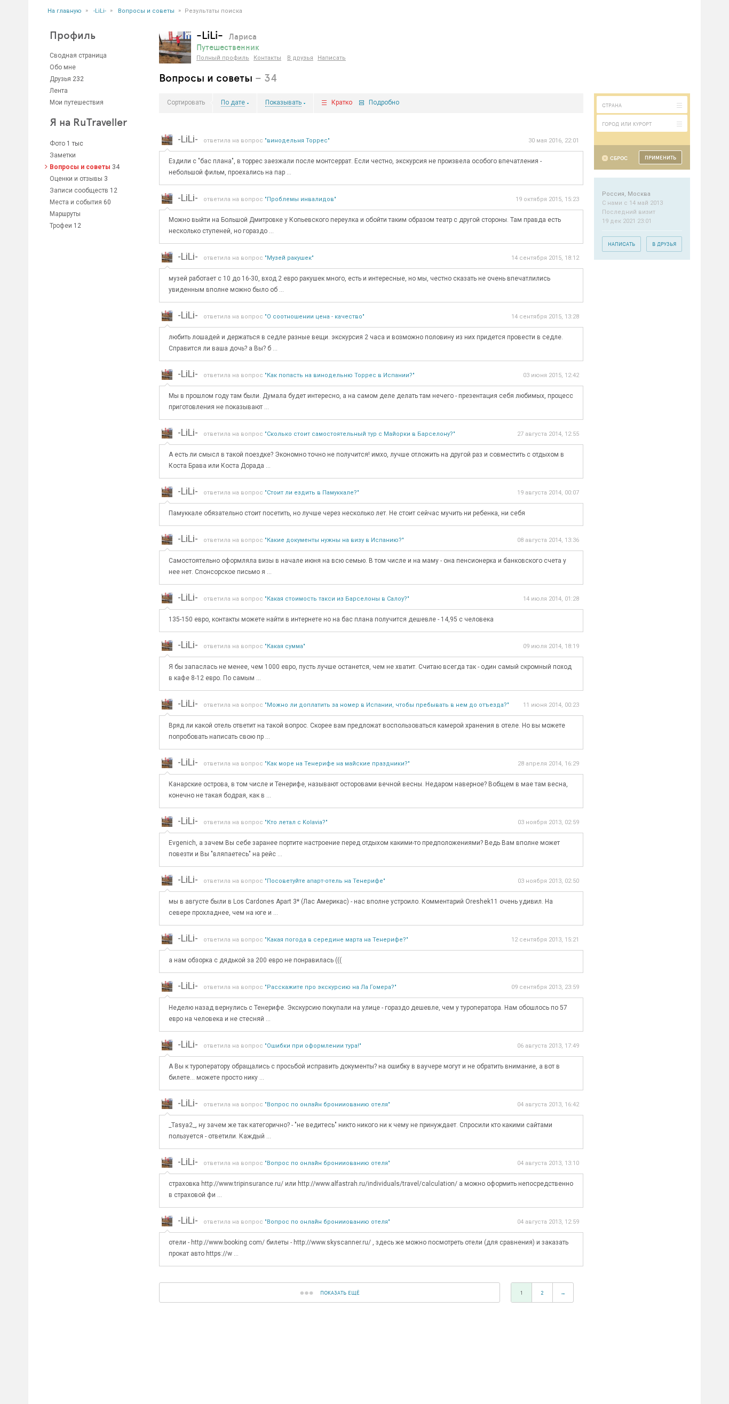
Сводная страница (78, 55)
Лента (59, 90)
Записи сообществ (79, 190)
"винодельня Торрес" (297, 140)
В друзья (300, 58)
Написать (332, 58)
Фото (57, 143)
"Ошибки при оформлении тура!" (313, 1045)
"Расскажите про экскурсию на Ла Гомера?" (331, 987)
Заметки (63, 155)
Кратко (341, 102)
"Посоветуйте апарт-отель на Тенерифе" (325, 881)
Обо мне (63, 67)
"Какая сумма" (285, 646)
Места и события (76, 202)
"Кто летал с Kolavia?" (296, 822)
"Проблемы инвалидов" (300, 199)
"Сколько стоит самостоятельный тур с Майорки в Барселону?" (360, 433)
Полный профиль (222, 58)
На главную (64, 10)
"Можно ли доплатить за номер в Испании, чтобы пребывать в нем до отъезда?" (387, 704)
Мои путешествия (77, 102)
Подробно (384, 102)
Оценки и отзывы (76, 178)
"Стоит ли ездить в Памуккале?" (312, 492)
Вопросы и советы (146, 10)
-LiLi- (99, 10)
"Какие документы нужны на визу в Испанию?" (334, 540)
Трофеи (61, 225)
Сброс (619, 158)
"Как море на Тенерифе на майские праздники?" (337, 763)
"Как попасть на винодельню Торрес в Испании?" (340, 375)
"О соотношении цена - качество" (314, 316)
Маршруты (65, 214)
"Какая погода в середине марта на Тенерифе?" (336, 939)
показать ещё (340, 1292)
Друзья (60, 79)
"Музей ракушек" (289, 257)
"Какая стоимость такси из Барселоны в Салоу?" (337, 598)
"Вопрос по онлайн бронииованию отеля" (327, 1104)
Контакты (267, 58)
